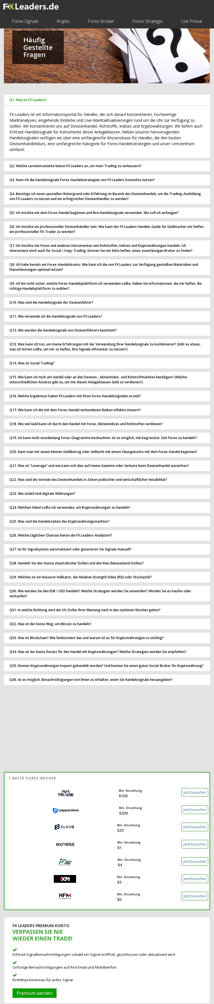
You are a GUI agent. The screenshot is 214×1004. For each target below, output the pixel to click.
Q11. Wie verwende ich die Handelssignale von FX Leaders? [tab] (55, 316)
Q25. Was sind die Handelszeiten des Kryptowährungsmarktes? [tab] (59, 521)
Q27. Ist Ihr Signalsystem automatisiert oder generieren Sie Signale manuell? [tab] (70, 549)
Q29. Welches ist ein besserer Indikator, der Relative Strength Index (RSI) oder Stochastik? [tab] (80, 577)
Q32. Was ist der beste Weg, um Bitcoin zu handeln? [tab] (50, 624)
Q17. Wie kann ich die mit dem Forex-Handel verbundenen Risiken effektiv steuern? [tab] (75, 410)
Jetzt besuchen (194, 792)
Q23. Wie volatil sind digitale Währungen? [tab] (42, 493)
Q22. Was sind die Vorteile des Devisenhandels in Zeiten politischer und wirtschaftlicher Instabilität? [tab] (88, 479)
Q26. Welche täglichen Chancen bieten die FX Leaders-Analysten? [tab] (60, 535)
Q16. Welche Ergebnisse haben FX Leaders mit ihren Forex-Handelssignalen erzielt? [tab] (75, 396)
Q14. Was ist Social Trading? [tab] (32, 363)
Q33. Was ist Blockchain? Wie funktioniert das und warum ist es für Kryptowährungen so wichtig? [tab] (86, 637)
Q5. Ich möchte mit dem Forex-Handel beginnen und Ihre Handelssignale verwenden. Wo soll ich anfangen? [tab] (94, 212)
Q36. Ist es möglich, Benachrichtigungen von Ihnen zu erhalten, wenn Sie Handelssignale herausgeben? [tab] (90, 679)
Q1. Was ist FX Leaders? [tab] (28, 100)
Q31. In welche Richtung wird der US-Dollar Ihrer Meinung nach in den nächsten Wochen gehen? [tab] (84, 610)
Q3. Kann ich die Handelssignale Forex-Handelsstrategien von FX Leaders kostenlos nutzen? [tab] (82, 179)
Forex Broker (101, 21)
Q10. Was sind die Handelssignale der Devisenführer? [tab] (51, 302)
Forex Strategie (147, 21)
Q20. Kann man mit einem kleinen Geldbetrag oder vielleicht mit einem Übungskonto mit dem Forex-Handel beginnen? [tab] (103, 451)
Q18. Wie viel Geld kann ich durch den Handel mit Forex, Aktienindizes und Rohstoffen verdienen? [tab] (86, 423)
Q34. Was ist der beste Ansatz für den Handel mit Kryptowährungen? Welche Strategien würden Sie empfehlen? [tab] (97, 651)
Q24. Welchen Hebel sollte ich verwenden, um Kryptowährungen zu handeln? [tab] (69, 507)
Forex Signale (25, 21)
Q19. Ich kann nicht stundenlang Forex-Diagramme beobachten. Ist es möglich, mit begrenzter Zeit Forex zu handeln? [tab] (103, 437)
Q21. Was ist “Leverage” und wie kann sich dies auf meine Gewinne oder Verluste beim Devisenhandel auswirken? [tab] (99, 465)
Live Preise (191, 21)
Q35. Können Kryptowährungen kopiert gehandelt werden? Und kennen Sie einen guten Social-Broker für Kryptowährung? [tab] (106, 665)
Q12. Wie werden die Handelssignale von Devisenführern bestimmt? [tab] (63, 330)
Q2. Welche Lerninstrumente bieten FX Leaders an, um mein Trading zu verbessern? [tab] (75, 166)
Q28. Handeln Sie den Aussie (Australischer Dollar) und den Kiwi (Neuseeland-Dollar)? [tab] (76, 563)
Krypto (63, 21)
